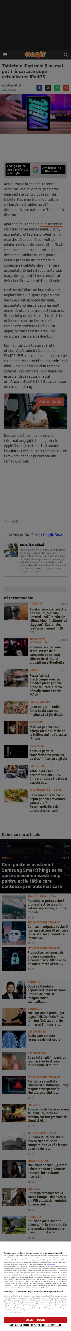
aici (30, 1279)
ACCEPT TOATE (35, 1320)
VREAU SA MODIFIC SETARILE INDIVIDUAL (35, 1325)
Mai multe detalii (49, 1264)
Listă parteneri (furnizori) (12, 1313)
